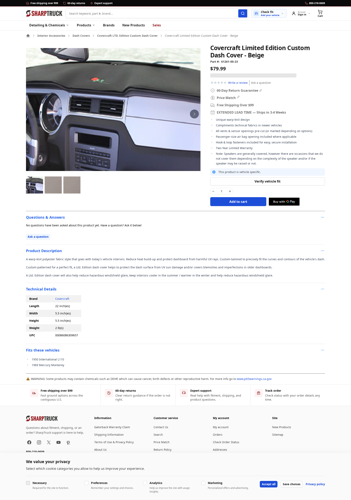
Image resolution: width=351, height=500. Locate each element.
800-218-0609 (35, 452)
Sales (157, 25)
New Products (133, 25)
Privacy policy (315, 484)
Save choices (291, 484)
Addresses (220, 450)
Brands (109, 25)
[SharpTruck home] (44, 13)
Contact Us (161, 427)
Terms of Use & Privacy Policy (114, 442)
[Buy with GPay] (284, 202)
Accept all (268, 484)
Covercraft (62, 299)
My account (221, 427)
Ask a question (261, 83)
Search (158, 435)
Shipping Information (109, 435)
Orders (217, 435)
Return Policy (162, 450)
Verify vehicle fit (268, 181)
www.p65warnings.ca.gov (254, 379)
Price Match (162, 442)
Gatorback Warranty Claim (112, 427)
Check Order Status (226, 442)
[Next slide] (194, 114)
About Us (100, 450)
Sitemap (277, 435)
